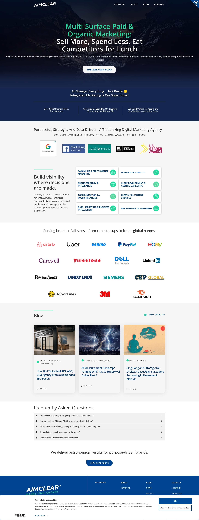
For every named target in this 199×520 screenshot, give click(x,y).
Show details (40, 515)
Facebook (177, 493)
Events (149, 493)
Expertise (125, 488)
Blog (146, 4)
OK (175, 501)
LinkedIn (176, 488)
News (149, 488)
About (134, 4)
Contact (159, 4)
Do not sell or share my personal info (175, 508)
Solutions (119, 4)
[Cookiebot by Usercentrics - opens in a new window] (19, 515)
